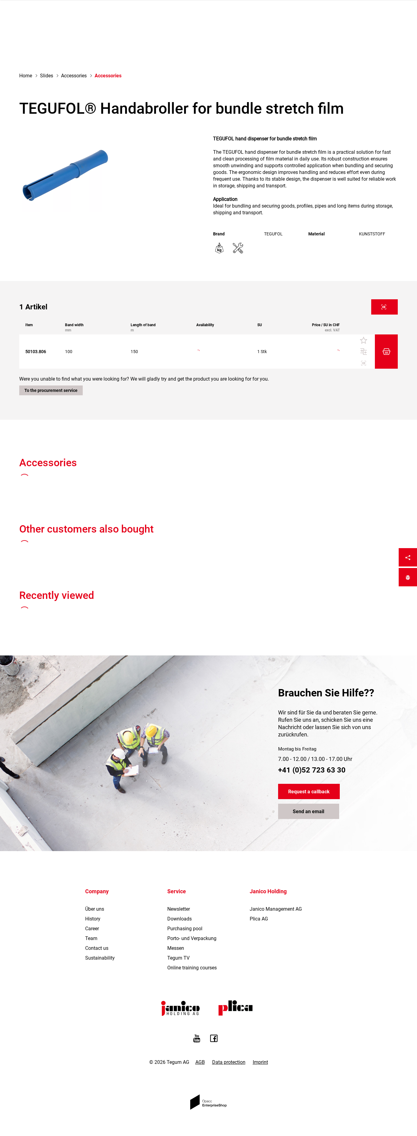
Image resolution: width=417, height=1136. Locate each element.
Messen (175, 948)
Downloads (179, 919)
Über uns (94, 909)
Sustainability (100, 958)
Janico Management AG (276, 909)
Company (97, 891)
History (92, 919)
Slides (46, 76)
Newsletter (178, 909)
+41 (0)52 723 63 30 (312, 770)
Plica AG (259, 919)
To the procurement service (51, 390)
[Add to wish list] (363, 340)
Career (92, 928)
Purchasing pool (184, 928)
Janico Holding (268, 891)
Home (25, 76)
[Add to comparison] (363, 351)
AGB (200, 1062)
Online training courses (192, 968)
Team (91, 938)
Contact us (96, 948)
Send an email (308, 811)
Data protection (228, 1062)
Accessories (74, 76)
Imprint (260, 1062)
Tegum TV (178, 958)
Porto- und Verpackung (191, 938)
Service (176, 891)
